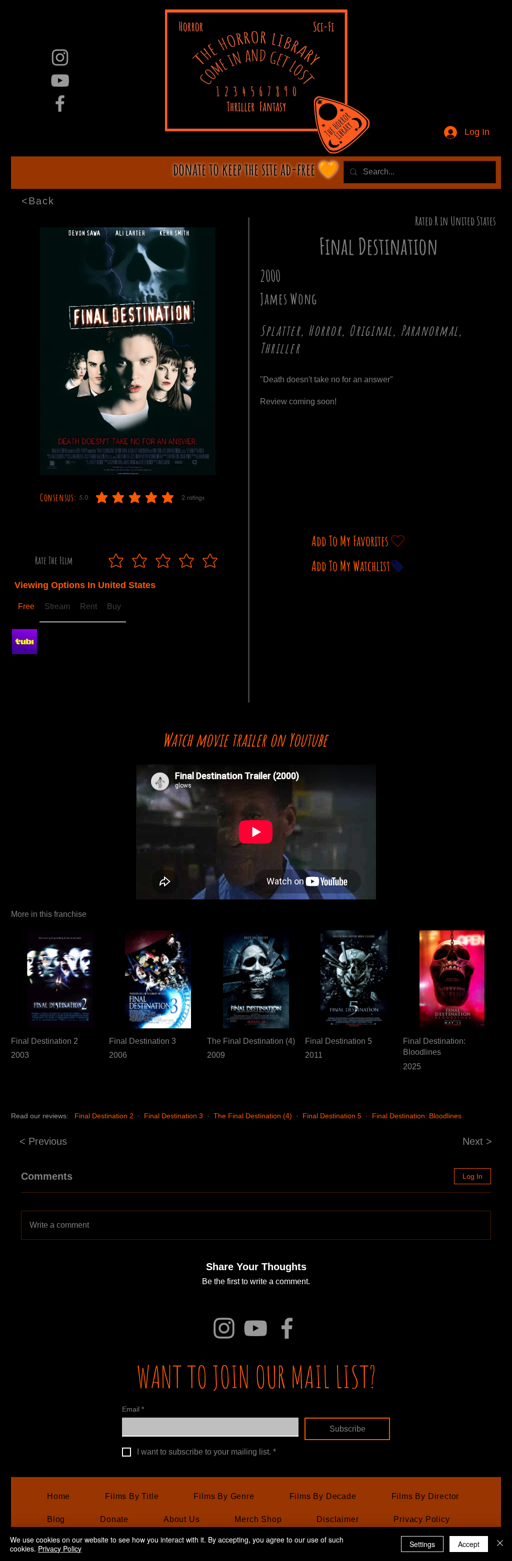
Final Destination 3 (173, 1116)
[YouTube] (60, 80)
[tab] (26, 607)
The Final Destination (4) (253, 1116)
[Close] (500, 1544)
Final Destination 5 (332, 1116)
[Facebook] (60, 103)
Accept (469, 1544)
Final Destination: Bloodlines (417, 1116)
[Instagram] (60, 57)
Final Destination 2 (104, 1116)
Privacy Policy (60, 1549)
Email (133, 1409)
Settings (422, 1544)
